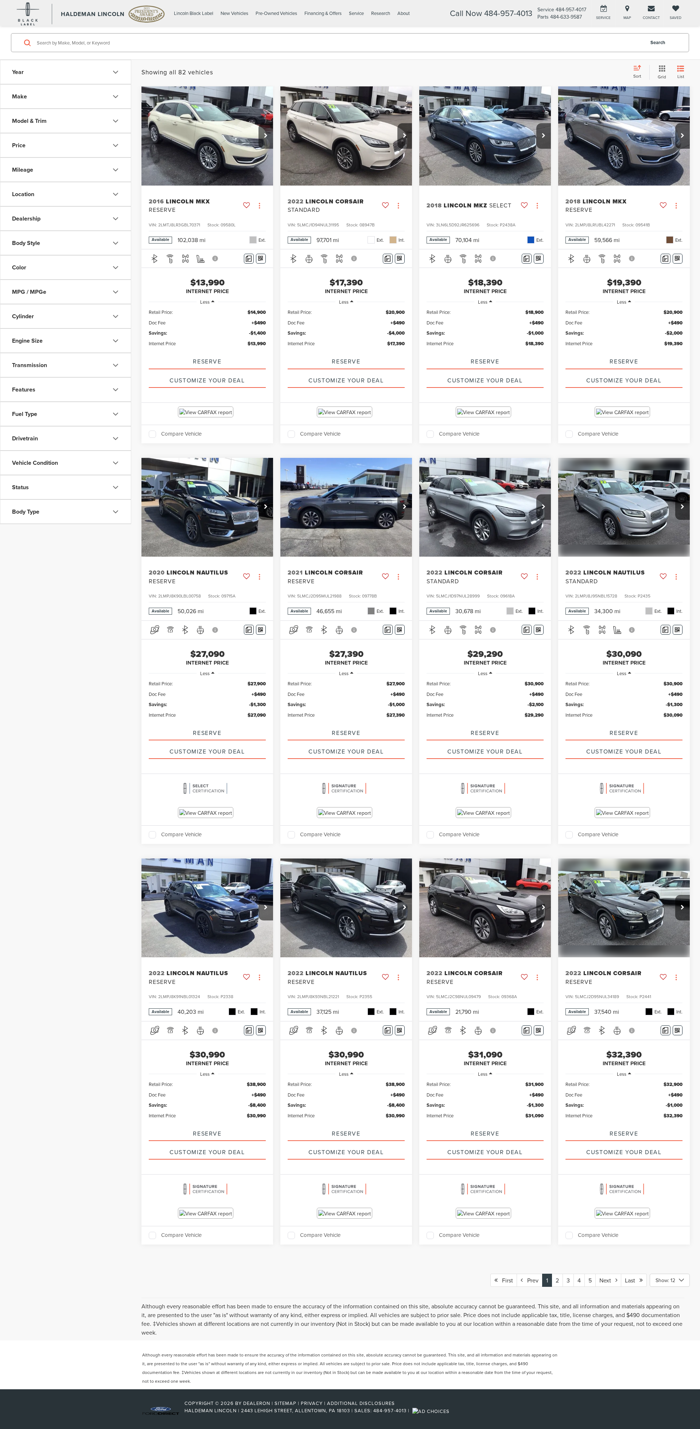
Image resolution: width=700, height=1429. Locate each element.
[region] (207, 327)
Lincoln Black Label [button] (193, 13)
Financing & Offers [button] (323, 13)
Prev (530, 1280)
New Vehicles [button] (234, 13)
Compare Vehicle (181, 434)
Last (632, 1280)
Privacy (312, 1403)
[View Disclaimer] (215, 258)
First (505, 1280)
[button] (265, 136)
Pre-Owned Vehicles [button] (276, 13)
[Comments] (249, 259)
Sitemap (285, 1403)
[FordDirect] (160, 1410)
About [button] (403, 13)
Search (657, 42)
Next (607, 1280)
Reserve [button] (207, 361)
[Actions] (259, 205)
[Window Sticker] (261, 259)
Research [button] (380, 13)
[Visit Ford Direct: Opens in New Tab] (431, 1410)
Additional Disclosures (361, 1403)
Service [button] (356, 13)
